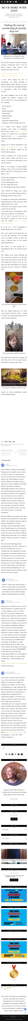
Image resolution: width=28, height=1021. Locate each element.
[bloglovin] (15, 754)
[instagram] (9, 754)
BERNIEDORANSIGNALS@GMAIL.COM (14, 663)
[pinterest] (19, 754)
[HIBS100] (7, 988)
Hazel (7, 464)
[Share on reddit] (14, 442)
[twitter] (6, 754)
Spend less (8, 445)
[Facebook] (10, 2)
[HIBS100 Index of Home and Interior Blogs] (7, 987)
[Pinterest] (7, 2)
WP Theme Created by (14, 1019)
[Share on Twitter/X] (8, 442)
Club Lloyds (14, 136)
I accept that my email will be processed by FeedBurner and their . (14, 876)
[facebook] (12, 754)
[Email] (16, 2)
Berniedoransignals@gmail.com (15, 732)
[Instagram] (5, 2)
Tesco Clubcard (22, 131)
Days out (16, 444)
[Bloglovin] (13, 2)
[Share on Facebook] (6, 442)
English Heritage (18, 147)
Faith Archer (10, 579)
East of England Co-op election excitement (20, 453)
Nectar (25, 138)
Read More (14, 799)
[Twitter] (2, 2)
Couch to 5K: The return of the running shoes (7, 453)
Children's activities (8, 444)
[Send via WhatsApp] (12, 442)
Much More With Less (14, 9)
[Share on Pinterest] (10, 442)
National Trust (5, 147)
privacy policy (19, 876)
